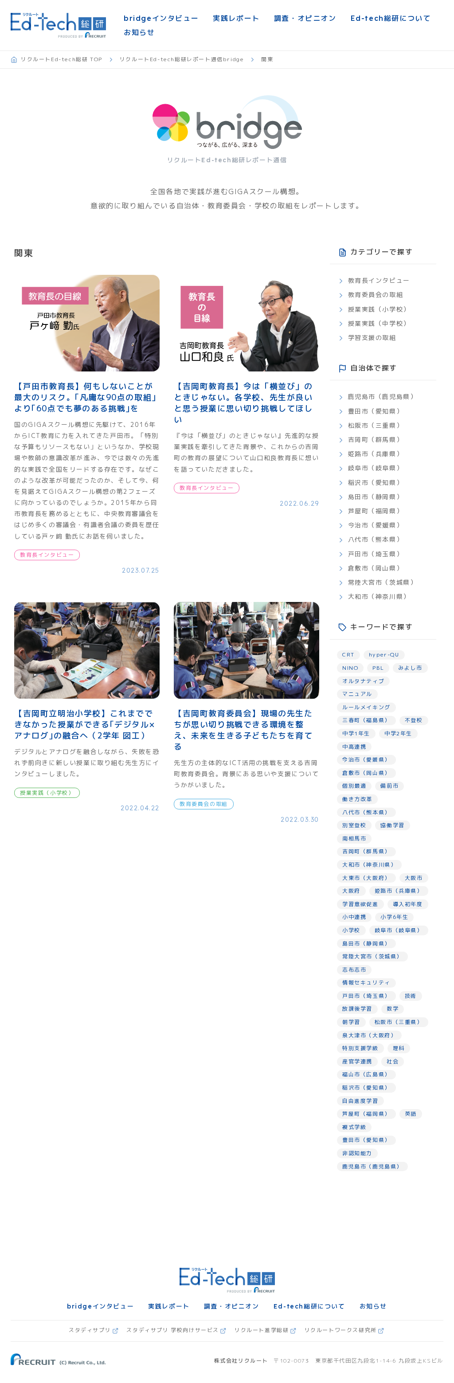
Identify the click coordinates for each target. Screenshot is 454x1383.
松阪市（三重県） (375, 425)
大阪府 (351, 891)
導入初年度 (408, 904)
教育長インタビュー (379, 280)
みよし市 (410, 668)
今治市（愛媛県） (375, 525)
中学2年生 (398, 733)
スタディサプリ (90, 1330)
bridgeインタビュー (161, 18)
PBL (378, 668)
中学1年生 (356, 733)
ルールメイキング (366, 707)
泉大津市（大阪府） (369, 1035)
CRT (348, 654)
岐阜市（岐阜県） (375, 468)
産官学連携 (357, 1061)
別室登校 (354, 825)
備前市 (389, 785)
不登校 (414, 720)
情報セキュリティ (366, 982)
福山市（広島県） (366, 1074)
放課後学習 (357, 1008)
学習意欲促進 (360, 904)
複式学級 (354, 1127)
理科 (399, 1048)
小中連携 (354, 917)
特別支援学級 (360, 1048)
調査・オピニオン (305, 18)
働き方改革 (357, 799)
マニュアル (357, 694)
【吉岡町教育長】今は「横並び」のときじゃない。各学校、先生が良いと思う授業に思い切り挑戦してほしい (243, 403)
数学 (393, 1008)
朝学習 (351, 1022)
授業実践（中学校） (379, 323)
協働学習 (392, 825)
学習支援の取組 (372, 337)
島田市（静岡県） (375, 496)
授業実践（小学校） (379, 309)
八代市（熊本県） (375, 539)
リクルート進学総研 (262, 1330)
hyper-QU (384, 654)
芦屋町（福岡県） (375, 511)
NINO (350, 668)
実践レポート (236, 18)
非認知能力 (357, 1153)
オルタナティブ (363, 681)
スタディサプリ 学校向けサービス (172, 1330)
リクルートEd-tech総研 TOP (61, 59)
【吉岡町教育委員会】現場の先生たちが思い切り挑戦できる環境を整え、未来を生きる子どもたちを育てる (243, 730)
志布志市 (354, 969)
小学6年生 (394, 917)
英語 (411, 1113)
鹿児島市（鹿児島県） (382, 396)
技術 (411, 996)
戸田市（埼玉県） (375, 554)
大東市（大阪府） (366, 878)
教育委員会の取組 (375, 294)
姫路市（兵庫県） (375, 453)
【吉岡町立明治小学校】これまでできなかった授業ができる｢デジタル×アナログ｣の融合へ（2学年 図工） (84, 724)
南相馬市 (354, 838)
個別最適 (354, 785)
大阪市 (414, 878)
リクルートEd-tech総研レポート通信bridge (182, 59)
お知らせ (139, 32)
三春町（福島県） (366, 720)
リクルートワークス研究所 (341, 1330)
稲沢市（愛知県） (375, 482)
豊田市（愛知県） (375, 411)
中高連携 (354, 746)
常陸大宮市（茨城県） (382, 582)
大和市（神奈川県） (379, 596)
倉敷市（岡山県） (375, 568)
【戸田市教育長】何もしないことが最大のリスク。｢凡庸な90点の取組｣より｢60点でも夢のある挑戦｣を (85, 397)
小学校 (351, 930)
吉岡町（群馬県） (375, 439)
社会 (393, 1061)
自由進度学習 (360, 1101)
